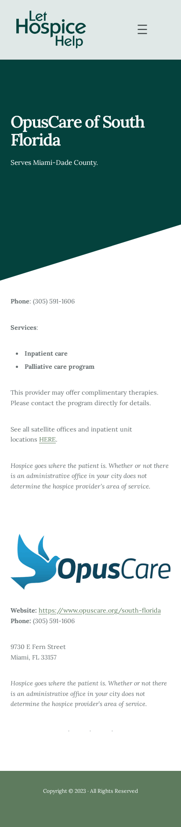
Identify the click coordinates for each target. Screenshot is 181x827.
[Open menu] (142, 29)
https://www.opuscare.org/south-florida (100, 610)
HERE (47, 439)
